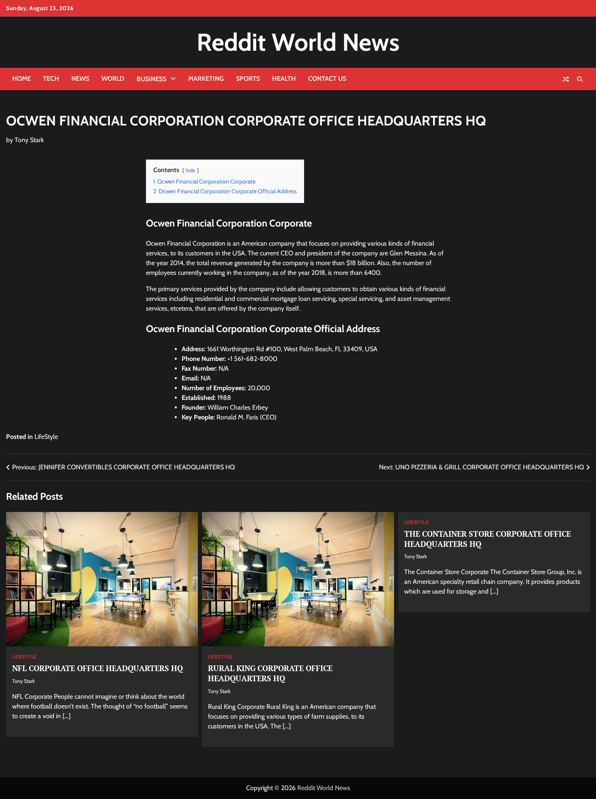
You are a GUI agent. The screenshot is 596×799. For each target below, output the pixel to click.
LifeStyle (46, 437)
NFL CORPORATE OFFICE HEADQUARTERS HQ (97, 668)
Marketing (206, 78)
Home (21, 78)
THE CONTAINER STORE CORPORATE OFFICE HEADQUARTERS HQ (487, 539)
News (80, 78)
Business (151, 79)
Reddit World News (298, 42)
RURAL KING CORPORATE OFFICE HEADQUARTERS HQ (270, 673)
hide (190, 170)
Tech (51, 78)
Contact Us (327, 78)
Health (284, 78)
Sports (248, 78)
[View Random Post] (566, 79)
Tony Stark (29, 140)
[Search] (580, 79)
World (112, 78)
